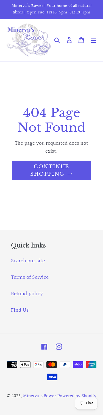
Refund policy (27, 293)
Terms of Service (30, 277)
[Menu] (93, 40)
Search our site (28, 261)
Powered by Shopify (76, 396)
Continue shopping (49, 170)
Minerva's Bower (39, 396)
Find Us (20, 310)
